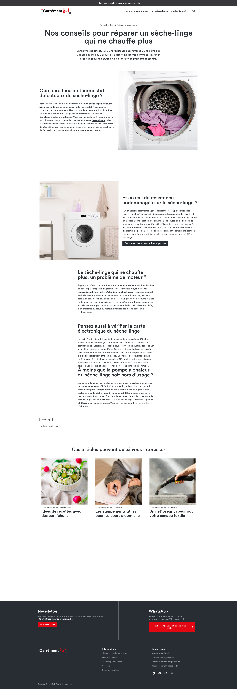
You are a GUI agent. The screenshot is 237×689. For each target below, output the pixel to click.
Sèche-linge (46, 420)
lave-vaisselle (98, 120)
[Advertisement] (118, 165)
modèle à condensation (137, 221)
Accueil (103, 25)
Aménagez (132, 25)
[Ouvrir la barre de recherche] (194, 11)
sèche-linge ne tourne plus (96, 383)
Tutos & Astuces (117, 25)
